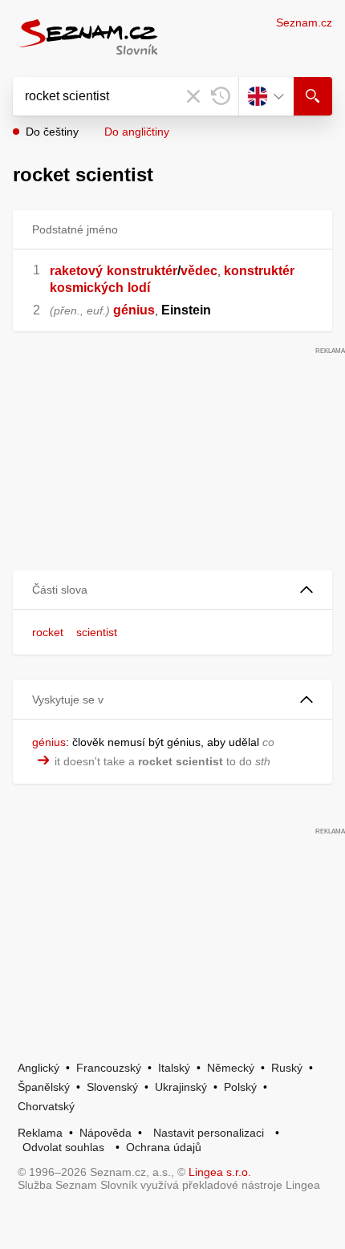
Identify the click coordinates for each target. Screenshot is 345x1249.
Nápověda (105, 1132)
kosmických (87, 287)
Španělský (44, 1087)
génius (134, 310)
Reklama (40, 1132)
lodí (139, 287)
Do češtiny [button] (52, 131)
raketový (76, 271)
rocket (47, 632)
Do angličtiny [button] (136, 131)
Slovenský (112, 1087)
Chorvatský (46, 1106)
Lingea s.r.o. (220, 1172)
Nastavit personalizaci (208, 1132)
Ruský (286, 1067)
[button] (172, 590)
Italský (174, 1067)
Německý (230, 1067)
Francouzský (108, 1067)
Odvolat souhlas (63, 1147)
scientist (96, 632)
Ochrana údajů (163, 1147)
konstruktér (142, 271)
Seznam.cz (304, 22)
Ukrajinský (181, 1087)
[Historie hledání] (220, 96)
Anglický (38, 1067)
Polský (240, 1087)
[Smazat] (193, 96)
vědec (199, 271)
